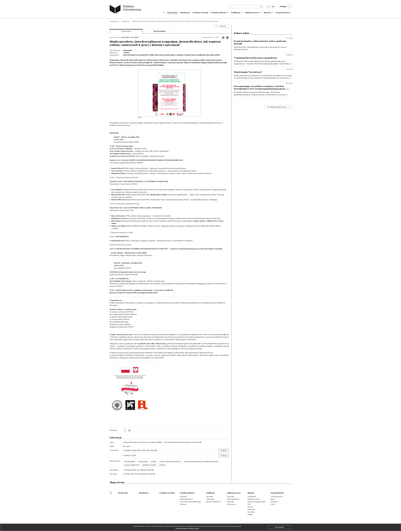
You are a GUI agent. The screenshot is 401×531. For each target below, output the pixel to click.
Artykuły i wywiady (200, 13)
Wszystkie (183, 497)
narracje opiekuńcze (131, 465)
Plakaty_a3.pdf (130, 455)
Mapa (273, 499)
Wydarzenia (172, 13)
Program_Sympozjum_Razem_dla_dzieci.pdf (141, 450)
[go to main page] (126, 9)
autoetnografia (129, 462)
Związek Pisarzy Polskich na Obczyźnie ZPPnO (202, 55)
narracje (162, 465)
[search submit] (261, 6)
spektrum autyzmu (149, 465)
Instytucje (274, 502)
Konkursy (183, 504)
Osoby (273, 504)
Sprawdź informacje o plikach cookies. (187, 528)
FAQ (249, 504)
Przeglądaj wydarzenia (277, 107)
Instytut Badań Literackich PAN (135, 55)
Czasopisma (210, 499)
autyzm (153, 462)
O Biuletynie (252, 497)
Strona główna (114, 21)
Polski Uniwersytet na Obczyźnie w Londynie (166, 55)
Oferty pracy (231, 504)
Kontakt (250, 507)
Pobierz (224, 450)
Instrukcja (251, 512)
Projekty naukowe (219, 13)
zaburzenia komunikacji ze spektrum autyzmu (201, 462)
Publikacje (235, 13)
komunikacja (143, 462)
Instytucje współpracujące (256, 502)
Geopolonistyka (282, 13)
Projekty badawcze (186, 499)
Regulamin (251, 509)
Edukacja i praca (252, 13)
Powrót (223, 26)
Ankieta (250, 514)
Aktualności (185, 13)
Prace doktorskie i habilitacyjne (190, 502)
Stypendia (230, 502)
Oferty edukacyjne (233, 499)
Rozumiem (279, 527)
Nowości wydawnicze (213, 502)
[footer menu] (111, 492)
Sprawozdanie (159, 31)
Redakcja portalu (253, 499)
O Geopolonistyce (277, 497)
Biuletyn (267, 13)
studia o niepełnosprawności (170, 462)
